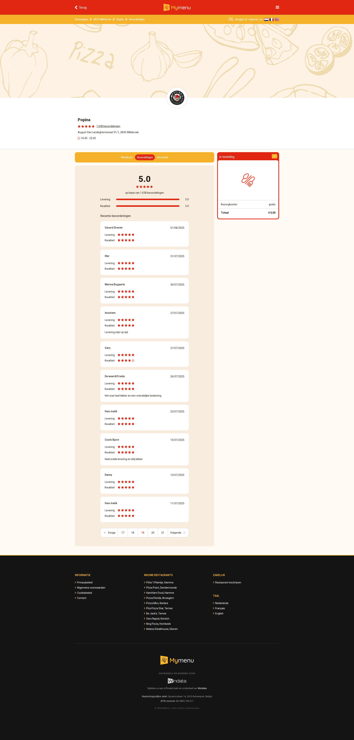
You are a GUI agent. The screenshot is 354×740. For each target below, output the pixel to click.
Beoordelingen (137, 19)
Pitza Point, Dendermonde (161, 587)
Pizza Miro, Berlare (157, 603)
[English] (277, 19)
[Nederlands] (266, 19)
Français (220, 608)
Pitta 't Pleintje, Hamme (159, 582)
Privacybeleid (85, 582)
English (219, 613)
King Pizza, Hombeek (158, 623)
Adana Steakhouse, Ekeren (162, 628)
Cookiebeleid (84, 592)
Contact (81, 598)
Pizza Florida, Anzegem (160, 598)
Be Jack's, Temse (156, 613)
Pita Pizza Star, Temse (159, 608)
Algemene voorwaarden (91, 587)
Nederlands (221, 603)
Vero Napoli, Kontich (157, 618)
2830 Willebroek (102, 19)
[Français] (271, 19)
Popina (120, 19)
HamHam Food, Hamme (160, 592)
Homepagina (81, 19)
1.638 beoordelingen (108, 126)
